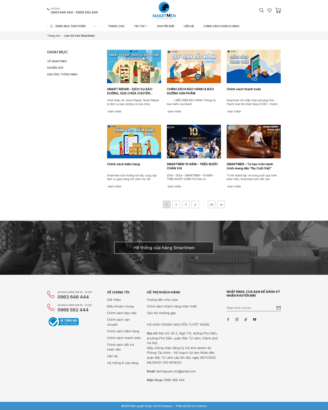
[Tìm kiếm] (261, 10)
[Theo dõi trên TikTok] (245, 319)
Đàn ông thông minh (62, 74)
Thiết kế (180, 406)
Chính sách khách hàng (221, 26)
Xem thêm (114, 111)
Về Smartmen (57, 61)
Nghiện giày (55, 67)
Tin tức (139, 26)
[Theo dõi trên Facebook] (228, 319)
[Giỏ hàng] (278, 10)
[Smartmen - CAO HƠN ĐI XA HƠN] (164, 10)
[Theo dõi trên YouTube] (254, 319)
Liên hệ (189, 26)
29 (211, 204)
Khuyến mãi (165, 26)
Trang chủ (116, 26)
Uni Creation (199, 406)
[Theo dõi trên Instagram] (236, 319)
